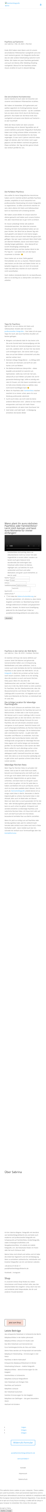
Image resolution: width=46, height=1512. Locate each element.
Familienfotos (29, 391)
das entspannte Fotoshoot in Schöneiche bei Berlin (23, 1334)
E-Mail (7, 580)
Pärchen (29, 44)
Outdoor (29, 653)
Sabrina (10, 44)
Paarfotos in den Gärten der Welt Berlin (20, 651)
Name (7, 578)
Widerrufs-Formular (23, 1442)
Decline (3, 1511)
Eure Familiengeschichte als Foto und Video (20, 1347)
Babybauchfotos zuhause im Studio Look (19, 1341)
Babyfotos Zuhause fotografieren (16, 1379)
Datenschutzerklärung (25, 596)
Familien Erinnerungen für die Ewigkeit (19, 1395)
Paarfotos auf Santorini (14, 42)
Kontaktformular (10, 833)
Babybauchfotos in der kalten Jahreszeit (19, 1337)
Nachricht (8, 591)
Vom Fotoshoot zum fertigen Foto (16, 1382)
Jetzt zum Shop (15, 1322)
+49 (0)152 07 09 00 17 (12, 1266)
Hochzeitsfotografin (18, 791)
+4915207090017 (23, 1459)
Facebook (8, 1272)
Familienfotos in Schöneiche (15, 1375)
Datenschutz (10, 594)
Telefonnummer (10, 585)
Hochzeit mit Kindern (12, 1404)
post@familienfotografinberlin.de (16, 1268)
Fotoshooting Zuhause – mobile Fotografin (20, 1366)
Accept (9, 1511)
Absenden (8, 618)
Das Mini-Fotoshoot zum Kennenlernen (19, 1344)
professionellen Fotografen (14, 331)
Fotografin (8, 673)
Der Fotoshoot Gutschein (13, 1392)
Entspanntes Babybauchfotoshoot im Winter (20, 1363)
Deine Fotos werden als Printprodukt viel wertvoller (23, 1351)
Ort (6, 583)
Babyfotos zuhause (11, 1389)
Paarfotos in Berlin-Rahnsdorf (15, 1360)
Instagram (16, 1272)
